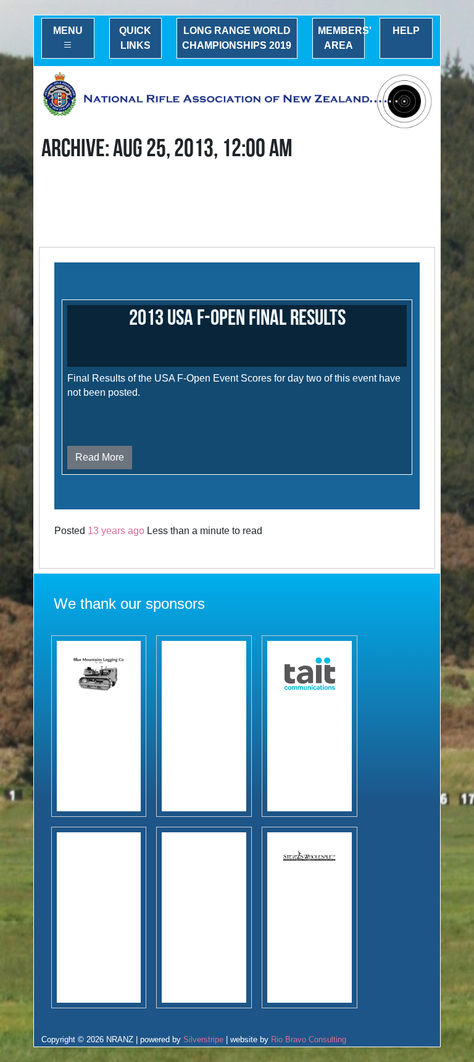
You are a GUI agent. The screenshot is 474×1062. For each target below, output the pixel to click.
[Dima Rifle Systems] (99, 917)
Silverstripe (203, 1039)
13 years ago (116, 530)
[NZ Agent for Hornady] (309, 917)
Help (406, 30)
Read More (99, 457)
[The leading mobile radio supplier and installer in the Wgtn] (309, 726)
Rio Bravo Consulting (308, 1039)
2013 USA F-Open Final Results (237, 318)
